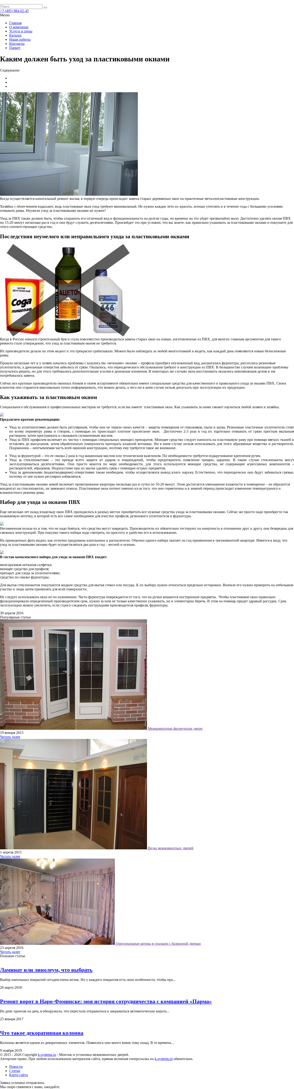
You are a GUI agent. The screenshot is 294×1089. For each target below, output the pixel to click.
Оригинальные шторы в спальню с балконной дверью (158, 943)
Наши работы (20, 39)
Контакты (17, 44)
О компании (18, 27)
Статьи (14, 1071)
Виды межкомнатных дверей (170, 848)
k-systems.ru (47, 1055)
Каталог (15, 35)
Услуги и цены (20, 31)
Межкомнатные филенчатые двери (175, 728)
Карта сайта (18, 1075)
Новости (16, 1067)
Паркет (14, 48)
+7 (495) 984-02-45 (14, 11)
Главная (15, 23)
